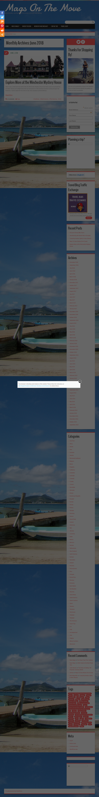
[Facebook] (2, 13)
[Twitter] (2, 17)
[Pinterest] (2, 26)
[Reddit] (2, 30)
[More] (2, 35)
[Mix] (2, 21)
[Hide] (1, 39)
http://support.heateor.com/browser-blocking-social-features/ (34, 386)
